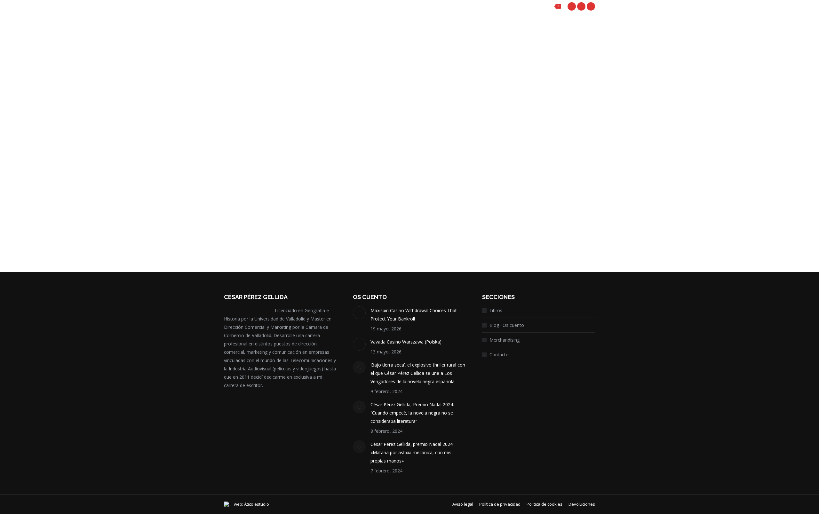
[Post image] (359, 312)
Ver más (242, 234)
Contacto (499, 355)
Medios (246, 100)
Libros (495, 310)
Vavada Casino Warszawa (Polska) (405, 342)
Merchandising (504, 340)
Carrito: (541, 6)
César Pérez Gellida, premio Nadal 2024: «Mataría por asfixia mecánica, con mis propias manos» (412, 452)
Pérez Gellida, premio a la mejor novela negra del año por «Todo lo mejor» (277, 180)
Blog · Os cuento (506, 325)
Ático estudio (256, 504)
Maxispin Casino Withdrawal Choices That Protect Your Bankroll (413, 314)
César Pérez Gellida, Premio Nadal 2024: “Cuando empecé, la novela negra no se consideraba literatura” (412, 412)
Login (505, 6)
